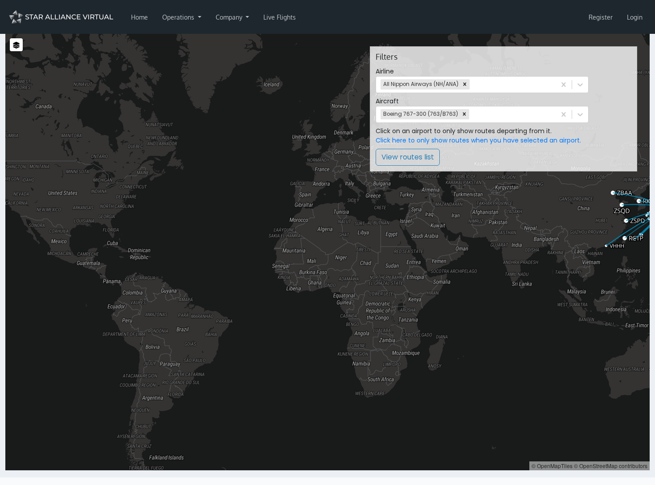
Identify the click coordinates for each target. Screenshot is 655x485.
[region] (327, 252)
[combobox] (472, 84)
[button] (465, 84)
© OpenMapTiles (552, 465)
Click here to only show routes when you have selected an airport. (478, 140)
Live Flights (279, 17)
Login (635, 17)
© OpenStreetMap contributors (610, 465)
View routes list (407, 157)
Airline (385, 71)
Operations (179, 17)
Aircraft (387, 101)
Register (601, 17)
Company (230, 17)
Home (139, 17)
